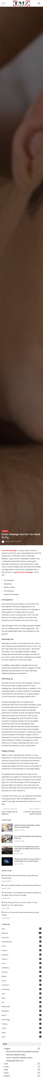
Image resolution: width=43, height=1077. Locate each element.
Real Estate (6, 1007)
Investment (6, 989)
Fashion (4, 950)
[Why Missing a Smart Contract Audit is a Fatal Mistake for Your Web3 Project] (7, 861)
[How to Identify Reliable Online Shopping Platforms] (7, 839)
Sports (4, 1015)
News (4, 998)
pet (3, 1002)
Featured (5, 955)
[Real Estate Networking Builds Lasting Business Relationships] (7, 827)
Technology (6, 1020)
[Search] (39, 3)
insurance (5, 985)
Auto (3, 929)
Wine (3, 1037)
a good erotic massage (23, 572)
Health (5, 531)
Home (4, 981)
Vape (4, 1033)
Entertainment (7, 942)
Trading (4, 1024)
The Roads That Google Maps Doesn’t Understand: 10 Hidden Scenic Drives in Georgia (27, 849)
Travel (4, 1028)
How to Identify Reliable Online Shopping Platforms (22, 885)
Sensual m (6, 550)
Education (5, 938)
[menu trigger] (4, 3)
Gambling (5, 968)
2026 (5, 1044)
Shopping (5, 1011)
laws (3, 994)
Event (4, 946)
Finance (4, 959)
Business (5, 933)
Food (4, 963)
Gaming (4, 972)
